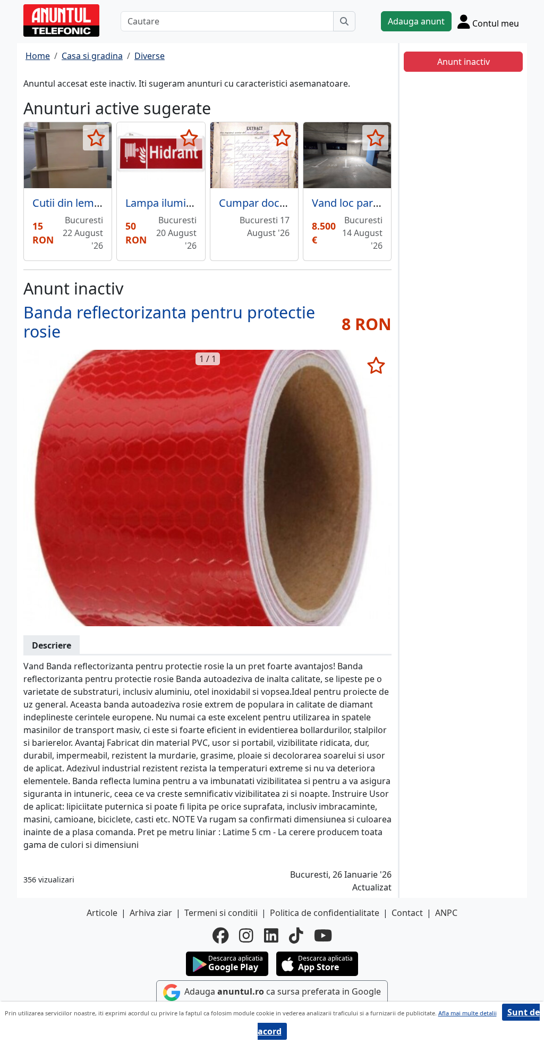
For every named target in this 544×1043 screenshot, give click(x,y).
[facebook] (220, 935)
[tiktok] (296, 935)
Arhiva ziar (151, 913)
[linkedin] (271, 935)
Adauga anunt (416, 21)
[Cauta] (344, 21)
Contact (407, 913)
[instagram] (246, 935)
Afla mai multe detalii (467, 1013)
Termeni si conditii (221, 913)
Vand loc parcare (353, 203)
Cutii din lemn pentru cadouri (104, 203)
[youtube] (323, 935)
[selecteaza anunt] (96, 137)
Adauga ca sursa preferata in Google (281, 992)
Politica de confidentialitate (324, 913)
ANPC (446, 913)
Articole (102, 913)
